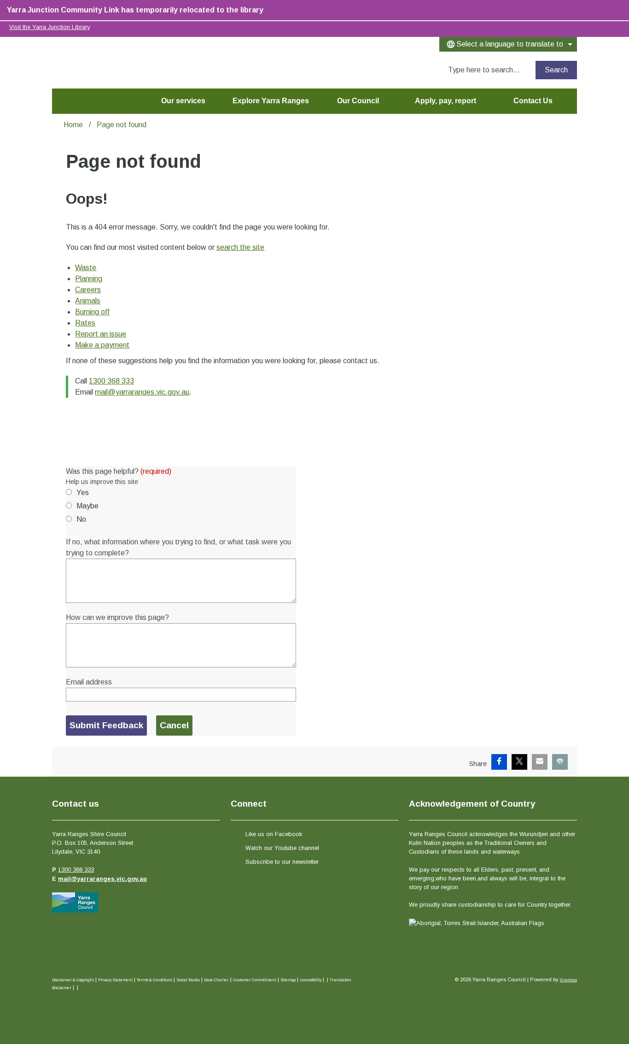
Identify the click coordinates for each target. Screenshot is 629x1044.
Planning (88, 279)
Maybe (87, 506)
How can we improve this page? (117, 617)
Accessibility (310, 980)
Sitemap (288, 980)
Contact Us (533, 101)
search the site (240, 247)
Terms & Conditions (154, 980)
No (81, 519)
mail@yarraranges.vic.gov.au (142, 392)
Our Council (358, 101)
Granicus (568, 980)
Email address (89, 682)
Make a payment (102, 345)
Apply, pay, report (445, 101)
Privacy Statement (115, 980)
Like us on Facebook (273, 834)
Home (73, 125)
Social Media (188, 980)
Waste (85, 267)
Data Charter (216, 980)
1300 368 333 (111, 381)
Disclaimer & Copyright (73, 980)
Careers (88, 290)
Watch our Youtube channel (282, 847)
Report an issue (100, 334)
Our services (183, 101)
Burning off (92, 312)
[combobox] (508, 44)
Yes (82, 492)
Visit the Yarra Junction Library (49, 27)
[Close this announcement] (618, 10)
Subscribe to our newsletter (282, 861)
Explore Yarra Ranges (271, 101)
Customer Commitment (254, 980)
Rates (85, 323)
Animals (87, 301)
